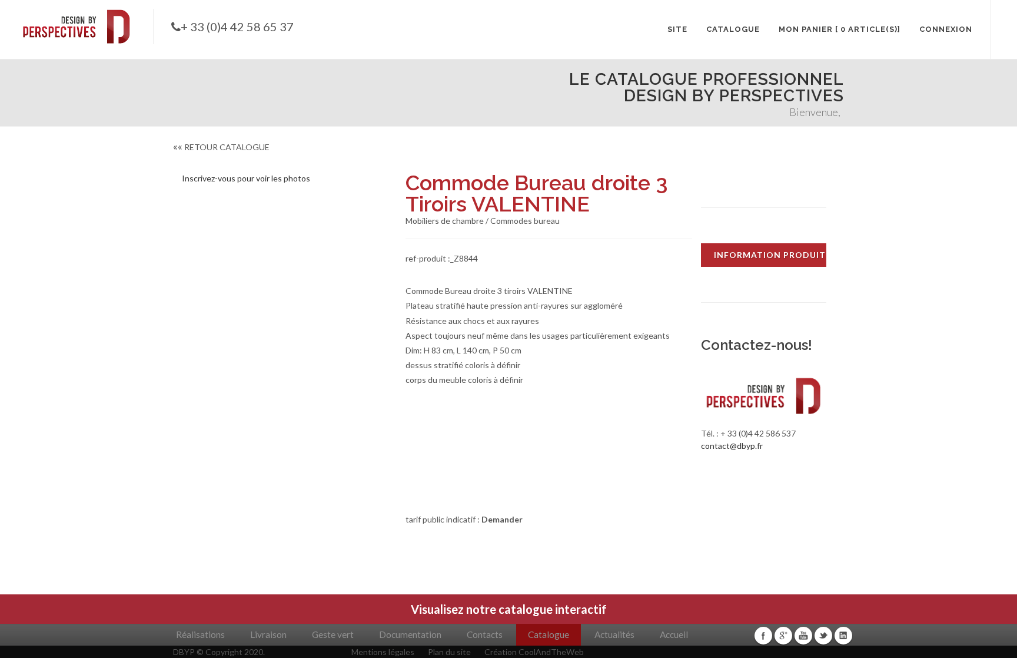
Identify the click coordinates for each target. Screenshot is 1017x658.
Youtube (803, 635)
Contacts (485, 634)
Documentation (410, 634)
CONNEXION (945, 29)
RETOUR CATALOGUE (221, 147)
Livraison (268, 634)
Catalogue (548, 634)
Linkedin (843, 635)
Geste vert (333, 634)
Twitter (823, 635)
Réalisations (200, 634)
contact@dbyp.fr (732, 446)
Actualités (614, 634)
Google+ (783, 635)
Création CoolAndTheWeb (534, 652)
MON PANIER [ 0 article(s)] (839, 29)
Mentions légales (382, 652)
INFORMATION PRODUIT (770, 255)
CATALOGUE (733, 29)
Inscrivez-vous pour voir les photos (246, 178)
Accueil (674, 634)
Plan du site (449, 652)
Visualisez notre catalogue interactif (509, 609)
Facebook (763, 635)
